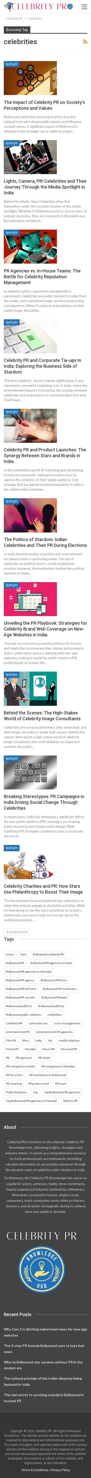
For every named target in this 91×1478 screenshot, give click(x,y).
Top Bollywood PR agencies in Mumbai (31, 1101)
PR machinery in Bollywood (47, 1075)
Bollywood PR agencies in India (51, 963)
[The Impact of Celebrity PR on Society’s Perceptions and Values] (30, 78)
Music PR (48, 1049)
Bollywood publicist (19, 1006)
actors (10, 954)
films (25, 1040)
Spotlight (12, 64)
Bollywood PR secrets (20, 997)
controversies (38, 1023)
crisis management (67, 1023)
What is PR (70, 1101)
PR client (44, 1058)
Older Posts (18, 932)
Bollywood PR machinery (59, 989)
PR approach (24, 1058)
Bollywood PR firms (54, 980)
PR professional (38, 1083)
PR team (60, 1083)
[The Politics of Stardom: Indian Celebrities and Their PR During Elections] (30, 515)
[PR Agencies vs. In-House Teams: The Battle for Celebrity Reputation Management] (30, 247)
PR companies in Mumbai (58, 1066)
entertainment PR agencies (54, 1032)
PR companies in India (20, 1066)
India (38, 1040)
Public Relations (16, 1092)
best (24, 954)
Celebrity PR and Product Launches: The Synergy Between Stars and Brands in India (45, 455)
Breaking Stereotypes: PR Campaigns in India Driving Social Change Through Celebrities (44, 802)
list (50, 1040)
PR (7, 1058)
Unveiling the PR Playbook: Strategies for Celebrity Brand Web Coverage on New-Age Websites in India (45, 628)
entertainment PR (18, 1032)
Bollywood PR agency (20, 980)
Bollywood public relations (23, 1015)
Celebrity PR (14, 1023)
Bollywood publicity (51, 1006)
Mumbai (30, 1049)
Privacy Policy (60, 1470)
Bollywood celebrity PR (48, 954)
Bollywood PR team (54, 997)
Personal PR (69, 1049)
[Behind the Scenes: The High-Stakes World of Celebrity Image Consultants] (30, 689)
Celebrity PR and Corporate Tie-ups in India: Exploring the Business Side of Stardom (42, 366)
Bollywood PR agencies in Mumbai (29, 971)
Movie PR (12, 1049)
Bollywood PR (15, 963)
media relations (69, 1040)
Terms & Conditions (35, 1470)
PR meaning (14, 1083)
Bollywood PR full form (21, 989)
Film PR (11, 1040)
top (35, 1092)
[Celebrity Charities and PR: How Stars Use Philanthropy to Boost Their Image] (30, 862)
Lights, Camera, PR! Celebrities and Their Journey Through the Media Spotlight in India (45, 186)
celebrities (55, 1015)
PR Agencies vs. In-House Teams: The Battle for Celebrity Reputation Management (42, 276)
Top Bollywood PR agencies (62, 1092)
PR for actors (14, 1075)
